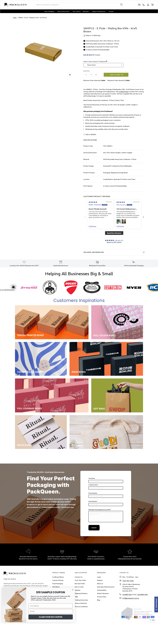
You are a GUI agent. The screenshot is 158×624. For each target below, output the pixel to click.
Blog (98, 600)
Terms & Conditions (81, 606)
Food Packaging (57, 583)
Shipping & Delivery (81, 593)
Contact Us (78, 577)
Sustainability (101, 590)
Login (99, 577)
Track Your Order (80, 580)
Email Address (93, 501)
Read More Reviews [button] (114, 233)
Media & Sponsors (103, 593)
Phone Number (92, 493)
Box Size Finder (80, 583)
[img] (93, 202)
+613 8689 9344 (142, 594)
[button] (87, 55)
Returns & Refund (81, 603)
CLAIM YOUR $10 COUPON (50, 617)
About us (100, 583)
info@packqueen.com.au (130, 598)
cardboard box (123, 91)
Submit (94, 528)
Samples (77, 590)
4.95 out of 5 (119, 240)
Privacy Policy (101, 597)
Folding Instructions (81, 600)
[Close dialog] (72, 589)
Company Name (93, 485)
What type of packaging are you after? (99, 509)
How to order (79, 587)
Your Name (91, 478)
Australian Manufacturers (105, 587)
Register (100, 580)
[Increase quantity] (96, 75)
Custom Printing (57, 580)
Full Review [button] (92, 226)
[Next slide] (143, 217)
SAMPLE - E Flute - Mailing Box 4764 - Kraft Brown (32, 17)
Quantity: (86, 71)
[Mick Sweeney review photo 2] (124, 221)
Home (14, 17)
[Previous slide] (84, 217)
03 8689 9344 (127, 594)
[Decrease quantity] (86, 75)
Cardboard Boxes (58, 577)
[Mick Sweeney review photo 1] (118, 221)
